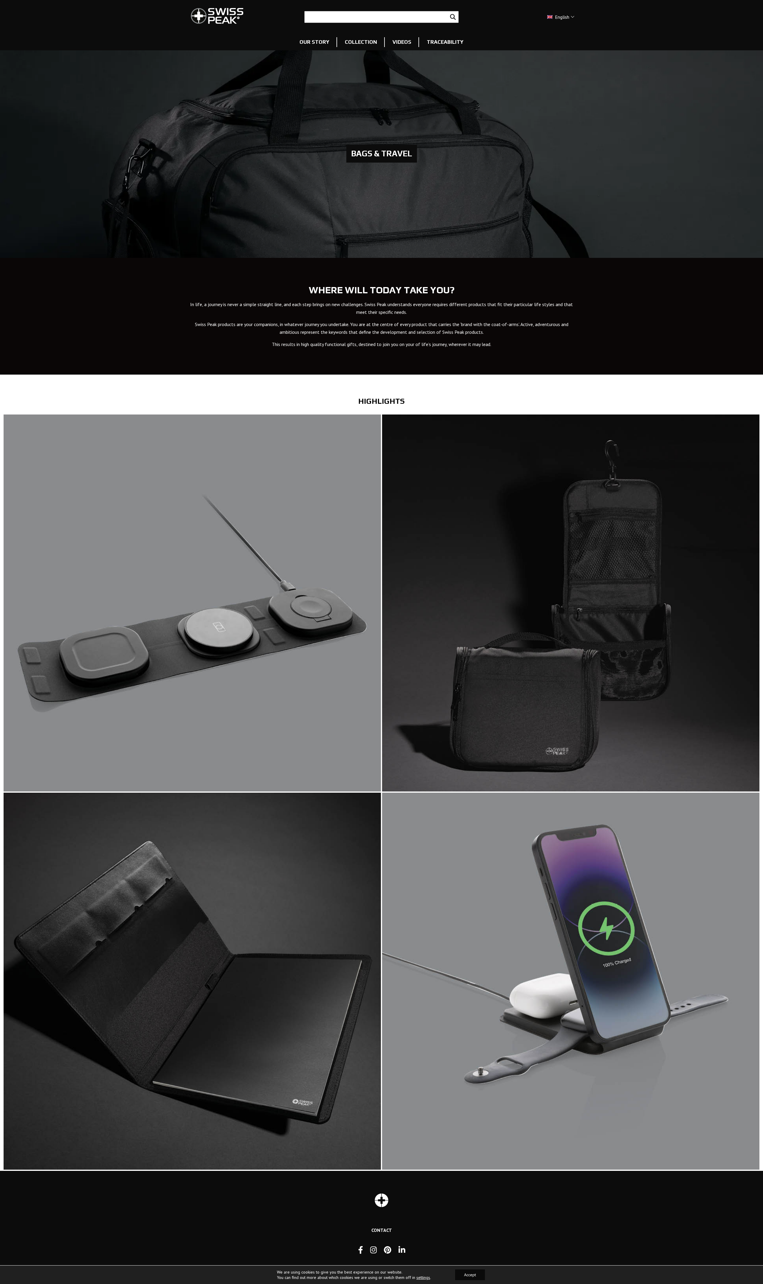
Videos (402, 42)
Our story (314, 42)
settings (423, 1277)
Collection (361, 42)
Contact (381, 1230)
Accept (470, 1274)
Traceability (445, 42)
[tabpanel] (381, 153)
